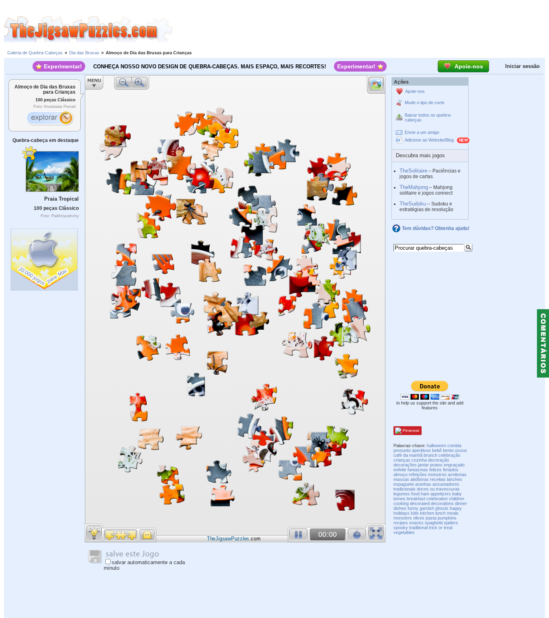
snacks (416, 522)
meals (453, 513)
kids (415, 513)
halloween (436, 445)
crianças (401, 460)
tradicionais (404, 489)
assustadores (445, 484)
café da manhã (407, 455)
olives (418, 517)
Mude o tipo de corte (425, 102)
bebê (437, 450)
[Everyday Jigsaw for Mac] (44, 257)
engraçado (454, 464)
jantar (423, 464)
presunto (402, 450)
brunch (430, 455)
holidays (401, 513)
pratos (436, 464)
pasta (431, 517)
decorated (420, 503)
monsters (402, 517)
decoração (438, 460)
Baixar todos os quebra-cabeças (428, 117)
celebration (437, 498)
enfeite (399, 469)
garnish (427, 508)
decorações (405, 464)
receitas (438, 479)
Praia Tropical (61, 199)
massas (401, 479)
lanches (454, 479)
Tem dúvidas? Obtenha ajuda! (435, 228)
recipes (400, 522)
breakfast (416, 498)
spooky (400, 527)
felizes (435, 469)
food (415, 493)
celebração (449, 455)
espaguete (403, 484)
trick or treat (441, 527)
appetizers (440, 493)
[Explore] (49, 119)
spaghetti (433, 522)
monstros (437, 474)
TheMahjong (413, 187)
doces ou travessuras (438, 489)
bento (448, 450)
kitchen (427, 513)
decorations (442, 503)
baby (457, 493)
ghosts (442, 508)
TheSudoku (412, 204)
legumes (401, 493)
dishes (399, 508)
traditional (418, 527)
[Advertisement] (361, 29)
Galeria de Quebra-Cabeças (35, 52)
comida (454, 445)
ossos (461, 450)
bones (399, 498)
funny (413, 508)
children (456, 498)
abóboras (419, 479)
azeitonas (457, 474)
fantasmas (418, 469)
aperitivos (421, 450)
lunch (440, 513)
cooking (401, 503)
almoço (400, 474)
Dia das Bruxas (84, 52)
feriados (451, 469)
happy (456, 508)
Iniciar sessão (522, 66)
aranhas (423, 484)
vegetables (404, 532)
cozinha (419, 460)
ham (425, 493)
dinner (461, 503)
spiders (451, 522)
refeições (418, 474)
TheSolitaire (413, 171)
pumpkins (447, 517)
